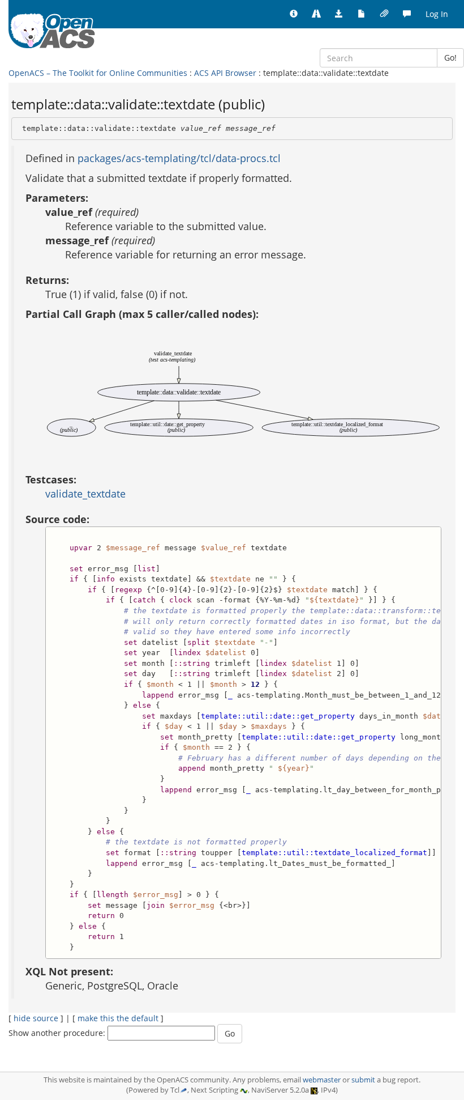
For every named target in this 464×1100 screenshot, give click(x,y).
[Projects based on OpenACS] (316, 14)
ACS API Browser (225, 72)
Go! (450, 57)
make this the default (118, 1018)
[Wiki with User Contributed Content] (384, 14)
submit (363, 1080)
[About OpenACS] (293, 14)
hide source (36, 1018)
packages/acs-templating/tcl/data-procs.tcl (179, 158)
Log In (437, 14)
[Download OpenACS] (339, 14)
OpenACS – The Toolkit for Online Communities (97, 72)
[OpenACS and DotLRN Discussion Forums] (407, 14)
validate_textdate (85, 493)
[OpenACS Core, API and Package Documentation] (361, 14)
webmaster (322, 1080)
